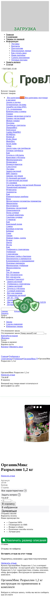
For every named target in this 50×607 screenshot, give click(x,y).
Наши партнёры (18, 55)
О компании (11, 37)
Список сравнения (14, 324)
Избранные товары (14, 326)
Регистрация (12, 336)
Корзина (4, 347)
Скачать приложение (20, 57)
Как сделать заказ (19, 53)
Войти (4, 336)
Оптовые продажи (19, 60)
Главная (10, 34)
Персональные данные (21, 51)
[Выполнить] (45, 333)
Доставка (15, 44)
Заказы (9, 322)
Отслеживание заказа (10, 333)
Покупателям (17, 48)
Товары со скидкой (15, 39)
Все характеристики (12, 490)
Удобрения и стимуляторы (16, 351)
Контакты (15, 46)
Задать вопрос (13, 62)
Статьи (9, 64)
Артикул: (5, 480)
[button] (25, 510)
